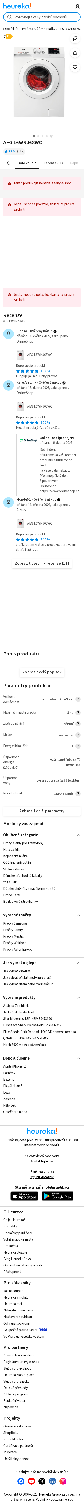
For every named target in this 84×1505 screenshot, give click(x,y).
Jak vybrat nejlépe (19, 963)
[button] (27, 163)
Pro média (11, 1246)
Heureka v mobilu (16, 1297)
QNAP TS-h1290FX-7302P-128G (25, 1038)
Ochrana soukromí (17, 1323)
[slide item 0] (51, 136)
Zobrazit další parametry (42, 811)
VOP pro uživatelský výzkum (24, 1336)
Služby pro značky (16, 1381)
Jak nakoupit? (13, 1291)
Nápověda (11, 1407)
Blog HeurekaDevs (17, 1259)
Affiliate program (16, 1394)
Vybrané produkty (19, 997)
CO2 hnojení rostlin (17, 862)
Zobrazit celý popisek (42, 672)
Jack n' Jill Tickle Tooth (19, 1012)
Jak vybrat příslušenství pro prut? (27, 977)
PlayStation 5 (12, 1086)
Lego (7, 1092)
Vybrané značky (17, 915)
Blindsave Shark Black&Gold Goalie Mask (32, 1025)
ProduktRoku (13, 1439)
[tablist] (41, 163)
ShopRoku (11, 1432)
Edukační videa (14, 1400)
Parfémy (9, 1073)
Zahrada (9, 1099)
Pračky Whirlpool (15, 943)
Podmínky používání (18, 1233)
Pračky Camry (13, 930)
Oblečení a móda (15, 1112)
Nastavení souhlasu (18, 1316)
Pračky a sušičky (32, 29)
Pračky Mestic (13, 936)
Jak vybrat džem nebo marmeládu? (28, 984)
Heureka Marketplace (19, 1375)
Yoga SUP (10, 882)
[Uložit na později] (75, 67)
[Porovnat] (75, 39)
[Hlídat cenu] (75, 53)
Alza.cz (22, 510)
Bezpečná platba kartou (21, 1330)
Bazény (8, 1079)
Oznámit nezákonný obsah (23, 1265)
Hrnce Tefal (11, 895)
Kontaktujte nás (42, 1161)
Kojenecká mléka (15, 856)
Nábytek (9, 1105)
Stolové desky (13, 869)
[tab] (27, 163)
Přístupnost (12, 1271)
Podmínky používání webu (54, 1499)
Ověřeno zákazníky (17, 1426)
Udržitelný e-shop (17, 1459)
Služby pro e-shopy (17, 1368)
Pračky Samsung (15, 923)
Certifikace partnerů (18, 1445)
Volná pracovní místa (18, 1239)
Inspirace (10, 1452)
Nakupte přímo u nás (18, 1310)
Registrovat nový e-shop (21, 1361)
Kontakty (10, 1226)
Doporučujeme (16, 1058)
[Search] (9, 163)
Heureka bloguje (15, 1252)
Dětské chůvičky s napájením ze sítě (29, 888)
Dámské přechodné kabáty (22, 875)
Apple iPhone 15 (15, 1066)
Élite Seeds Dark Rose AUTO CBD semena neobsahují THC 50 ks (41, 1032)
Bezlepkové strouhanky (20, 901)
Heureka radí (13, 1304)
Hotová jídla (11, 849)
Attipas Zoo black (16, 1005)
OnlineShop (25, 341)
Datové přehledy (16, 1388)
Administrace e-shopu (19, 1355)
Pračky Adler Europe (18, 949)
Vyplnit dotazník (42, 1177)
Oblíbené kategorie (20, 835)
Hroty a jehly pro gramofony (23, 843)
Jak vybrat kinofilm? (17, 971)
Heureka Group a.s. (52, 1494)
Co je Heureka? (14, 1220)
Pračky (50, 29)
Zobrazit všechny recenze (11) (42, 563)
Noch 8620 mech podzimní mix (24, 1044)
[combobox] (41, 17)
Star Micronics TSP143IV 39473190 (27, 1018)
